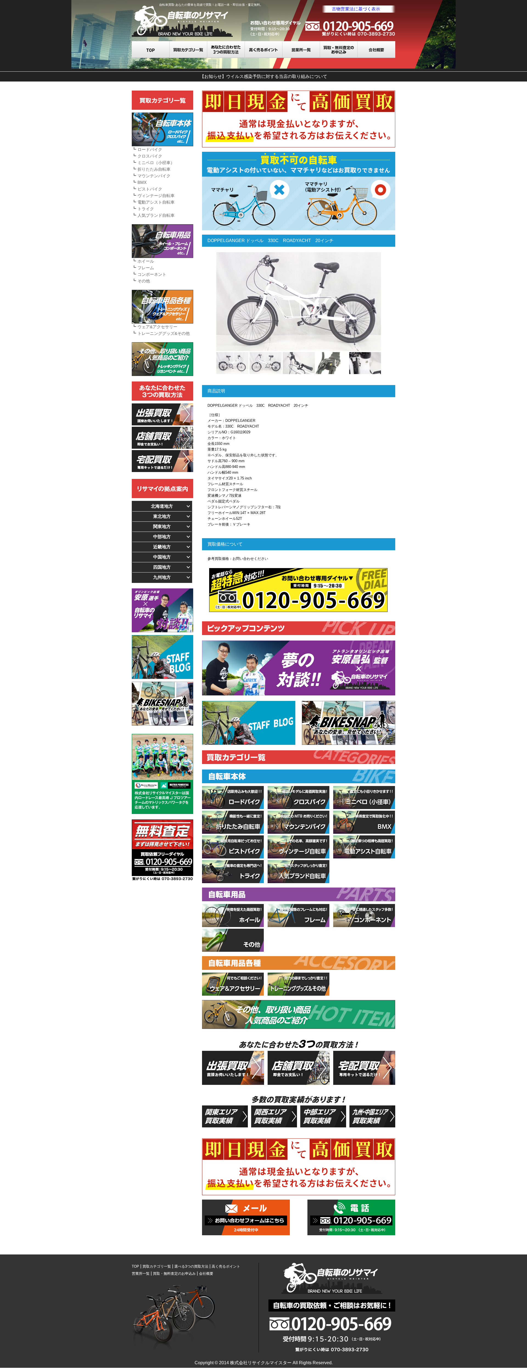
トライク (146, 208)
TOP (151, 49)
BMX (142, 182)
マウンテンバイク (154, 175)
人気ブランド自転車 (156, 215)
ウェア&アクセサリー (157, 326)
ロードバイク (150, 149)
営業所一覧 (301, 49)
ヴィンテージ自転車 (156, 195)
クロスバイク (150, 156)
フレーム (146, 267)
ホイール (146, 261)
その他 (144, 281)
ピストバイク (150, 189)
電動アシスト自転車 (156, 202)
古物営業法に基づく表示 (356, 9)
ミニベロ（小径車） (156, 162)
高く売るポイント (263, 49)
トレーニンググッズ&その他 (164, 333)
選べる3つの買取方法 (226, 49)
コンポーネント (152, 274)
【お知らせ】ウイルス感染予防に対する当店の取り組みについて (263, 76)
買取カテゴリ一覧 (188, 49)
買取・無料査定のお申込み (339, 49)
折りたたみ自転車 (154, 169)
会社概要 (376, 49)
